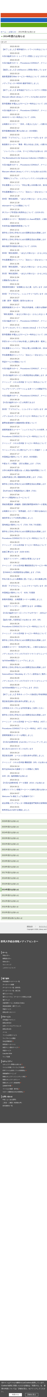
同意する (15, 1395)
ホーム (3, 32)
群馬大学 (30, 926)
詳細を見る (31, 1395)
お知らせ (12, 32)
